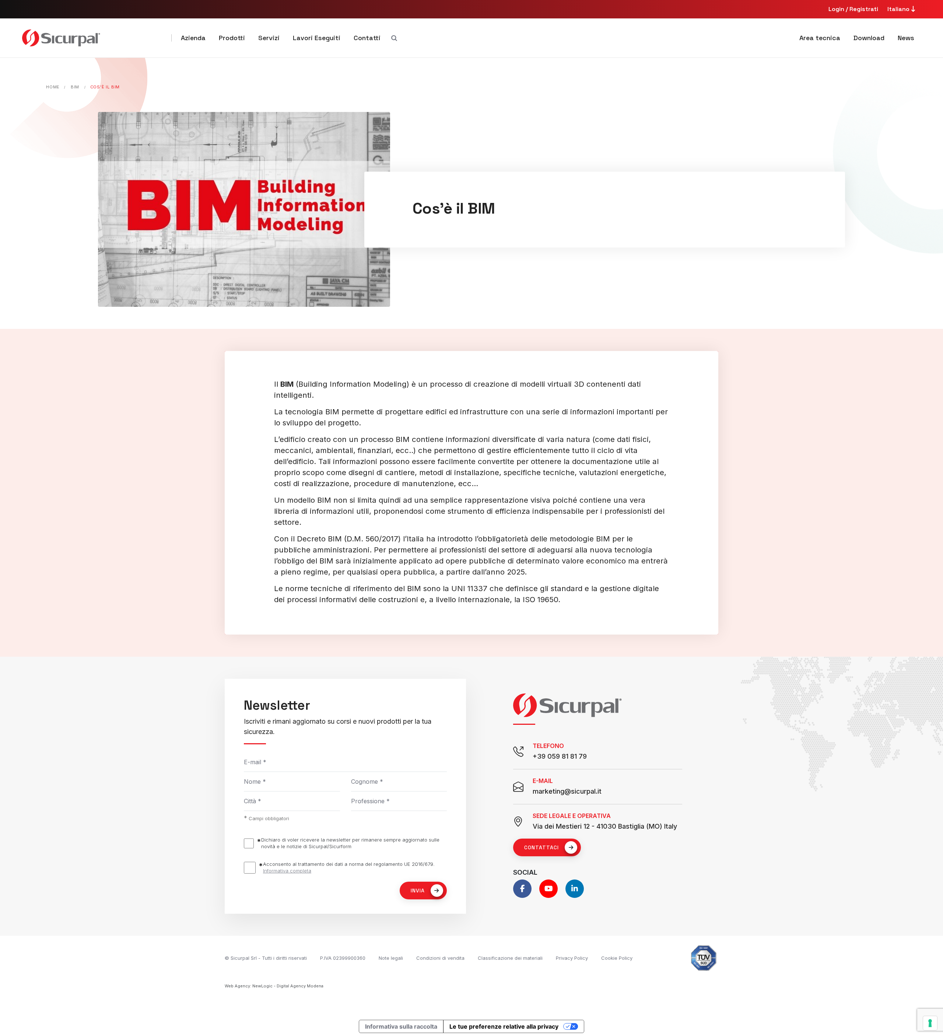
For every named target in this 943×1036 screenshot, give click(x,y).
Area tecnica (819, 38)
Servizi (269, 38)
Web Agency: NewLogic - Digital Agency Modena (274, 985)
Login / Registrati (853, 9)
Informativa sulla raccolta (401, 1026)
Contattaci (541, 847)
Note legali (391, 958)
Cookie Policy (616, 958)
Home (53, 86)
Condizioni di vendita (440, 958)
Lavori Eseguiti (316, 38)
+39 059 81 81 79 (560, 756)
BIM (75, 86)
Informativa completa (287, 871)
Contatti (367, 38)
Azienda (193, 38)
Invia (418, 890)
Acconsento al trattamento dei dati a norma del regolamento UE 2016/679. (349, 867)
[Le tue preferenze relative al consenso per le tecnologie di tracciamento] (930, 1023)
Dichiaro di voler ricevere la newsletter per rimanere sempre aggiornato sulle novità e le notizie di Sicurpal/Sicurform (350, 843)
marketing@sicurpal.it (567, 791)
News (906, 38)
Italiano (899, 9)
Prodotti (232, 38)
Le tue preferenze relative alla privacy (503, 1026)
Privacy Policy (572, 958)
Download (868, 38)
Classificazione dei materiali (510, 958)
